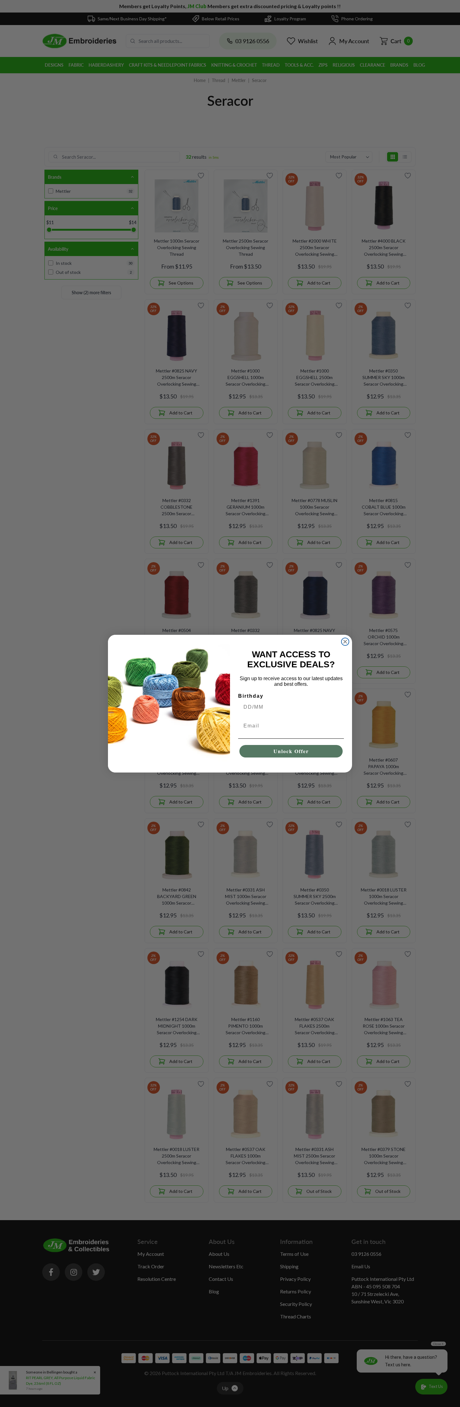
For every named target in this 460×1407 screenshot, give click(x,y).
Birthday (250, 696)
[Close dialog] (345, 641)
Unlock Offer (291, 751)
